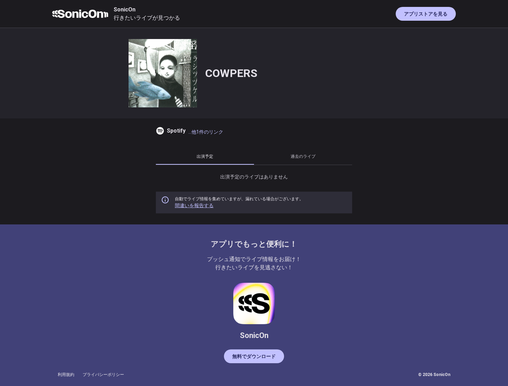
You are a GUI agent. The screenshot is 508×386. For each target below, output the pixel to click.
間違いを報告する (194, 205)
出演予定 (205, 156)
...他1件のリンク (205, 132)
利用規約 (66, 374)
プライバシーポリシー (103, 374)
